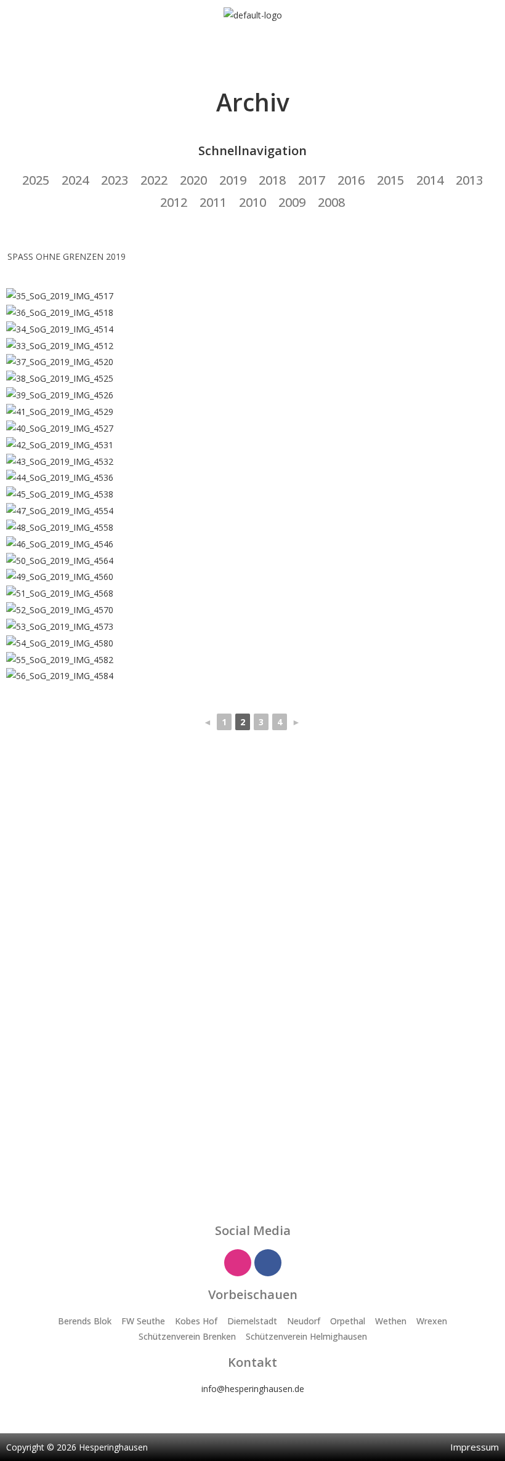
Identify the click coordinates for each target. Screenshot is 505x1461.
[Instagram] (237, 1262)
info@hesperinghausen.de (252, 1389)
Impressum (474, 1447)
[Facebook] (267, 1262)
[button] (252, 47)
